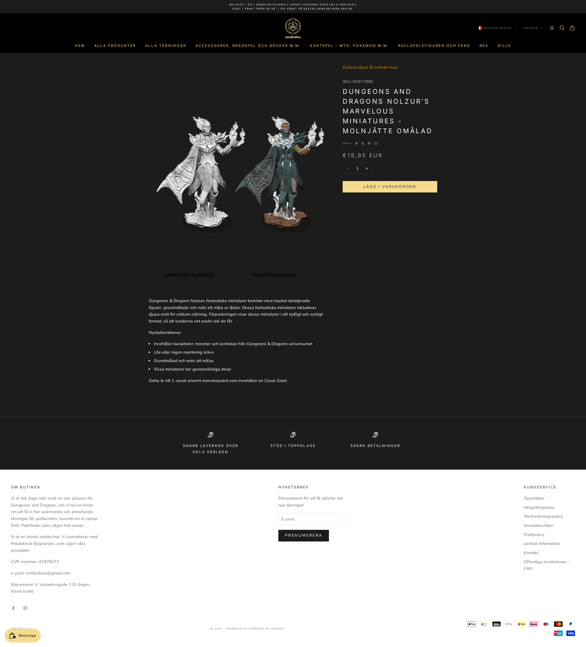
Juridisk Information (542, 543)
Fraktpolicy (534, 534)
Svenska (530, 28)
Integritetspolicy (539, 507)
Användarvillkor (539, 525)
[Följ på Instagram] (25, 608)
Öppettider (534, 498)
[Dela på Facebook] (356, 143)
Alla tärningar (165, 45)
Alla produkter (115, 45)
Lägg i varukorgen (390, 186)
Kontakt (531, 552)
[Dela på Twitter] (363, 143)
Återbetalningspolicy (543, 516)
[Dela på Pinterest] (369, 143)
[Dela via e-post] (375, 143)
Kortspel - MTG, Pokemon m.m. (349, 45)
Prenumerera (303, 535)
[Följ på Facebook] (13, 608)
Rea (484, 45)
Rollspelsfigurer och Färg (434, 45)
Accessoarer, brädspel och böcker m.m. (248, 45)
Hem (80, 45)
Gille (504, 45)
